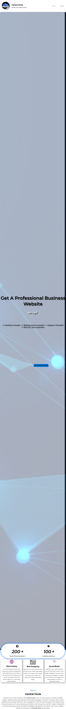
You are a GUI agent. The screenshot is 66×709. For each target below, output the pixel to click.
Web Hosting (11, 666)
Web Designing (33, 666)
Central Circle (17, 5)
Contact (62, 6)
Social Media (54, 666)
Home (53, 6)
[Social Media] (54, 661)
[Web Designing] (33, 662)
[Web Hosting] (11, 661)
